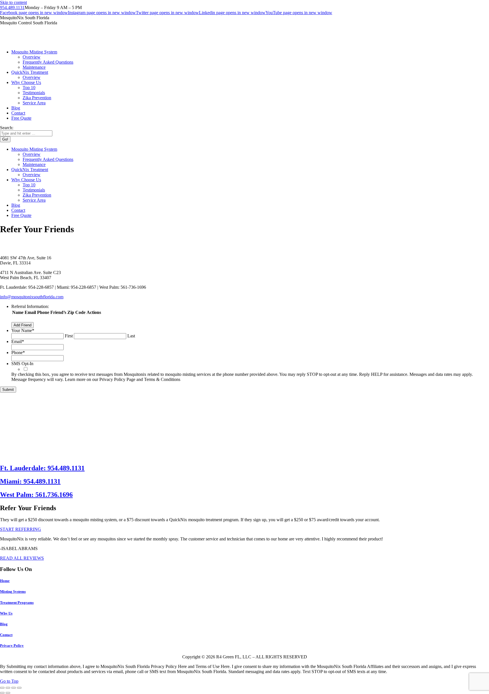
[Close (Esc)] (2, 688)
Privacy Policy (12, 645)
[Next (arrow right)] (8, 693)
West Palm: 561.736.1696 (36, 494)
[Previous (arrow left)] (2, 693)
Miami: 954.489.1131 (30, 481)
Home (5, 581)
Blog (4, 624)
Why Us (6, 613)
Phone (18, 352)
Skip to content (13, 2)
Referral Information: (30, 306)
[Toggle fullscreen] (13, 688)
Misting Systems (13, 591)
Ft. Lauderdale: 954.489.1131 (42, 468)
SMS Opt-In (22, 363)
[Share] (8, 688)
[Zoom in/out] (19, 688)
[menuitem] (34, 51)
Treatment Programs (17, 602)
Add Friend (22, 325)
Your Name (22, 330)
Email (17, 341)
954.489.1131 (12, 7)
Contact (6, 635)
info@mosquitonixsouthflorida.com (31, 296)
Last (131, 335)
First (69, 335)
